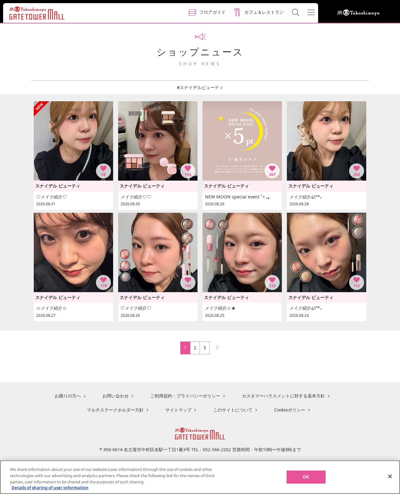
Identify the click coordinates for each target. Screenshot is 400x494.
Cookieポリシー (289, 410)
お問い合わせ (115, 396)
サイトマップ (178, 410)
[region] (200, 477)
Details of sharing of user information (50, 487)
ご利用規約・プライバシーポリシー (185, 396)
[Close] (390, 476)
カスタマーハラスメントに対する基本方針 (283, 396)
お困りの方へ (68, 396)
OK (306, 477)
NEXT (214, 346)
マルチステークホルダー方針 (115, 410)
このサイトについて (232, 410)
